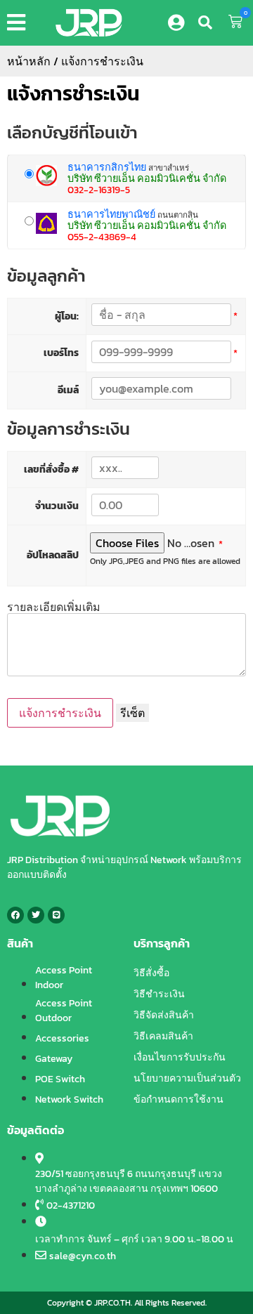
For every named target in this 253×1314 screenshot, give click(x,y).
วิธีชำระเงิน (159, 994)
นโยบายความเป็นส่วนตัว (187, 1078)
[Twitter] (35, 915)
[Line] (56, 915)
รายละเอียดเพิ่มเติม (53, 606)
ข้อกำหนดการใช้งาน (178, 1099)
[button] (19, 22)
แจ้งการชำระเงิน (73, 93)
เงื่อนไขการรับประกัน (180, 1057)
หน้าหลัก (29, 61)
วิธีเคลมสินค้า (163, 1036)
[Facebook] (15, 915)
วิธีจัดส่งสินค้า (164, 1015)
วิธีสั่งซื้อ (151, 973)
